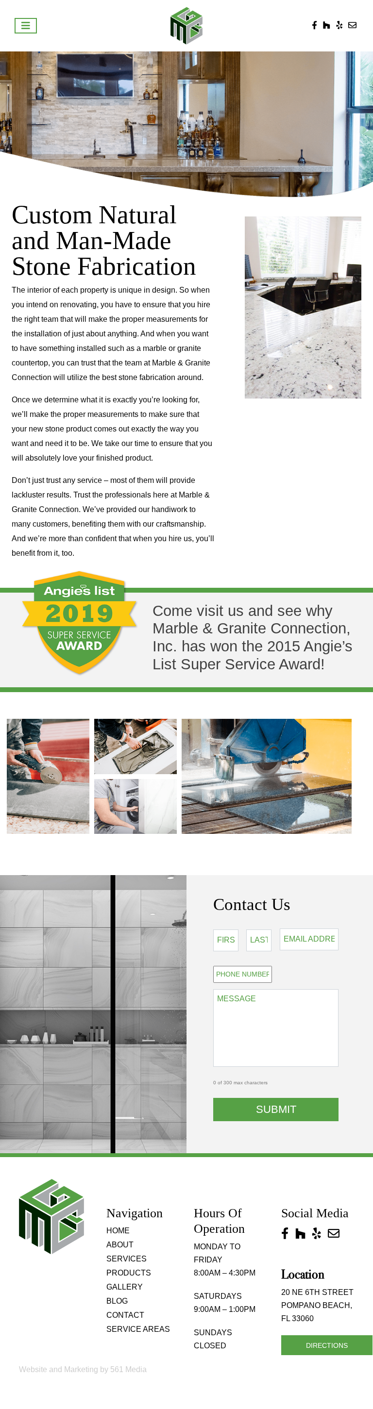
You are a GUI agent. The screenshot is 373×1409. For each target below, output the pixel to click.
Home (118, 1231)
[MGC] (186, 25)
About (120, 1245)
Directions (327, 1345)
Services (126, 1259)
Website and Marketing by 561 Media (83, 1369)
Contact (125, 1315)
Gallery (124, 1287)
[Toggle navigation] (26, 25)
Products (128, 1273)
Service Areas (138, 1329)
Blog (117, 1301)
